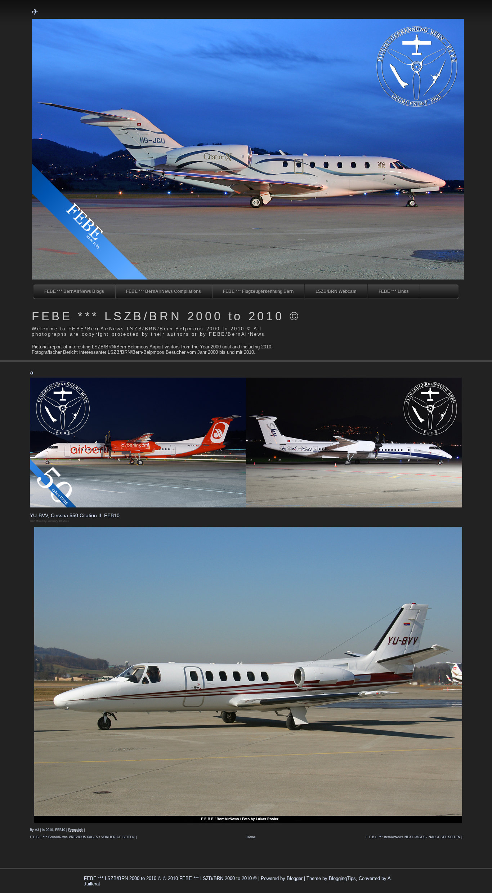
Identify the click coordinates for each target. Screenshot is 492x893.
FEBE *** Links (394, 291)
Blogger (295, 878)
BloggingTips (342, 878)
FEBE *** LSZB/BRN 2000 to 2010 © (166, 316)
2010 (49, 830)
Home (251, 837)
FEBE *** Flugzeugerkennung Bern (258, 291)
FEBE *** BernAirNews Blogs (74, 291)
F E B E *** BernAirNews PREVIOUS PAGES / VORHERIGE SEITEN (82, 837)
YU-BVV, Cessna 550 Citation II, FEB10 (75, 515)
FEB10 (60, 830)
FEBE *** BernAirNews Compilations (163, 291)
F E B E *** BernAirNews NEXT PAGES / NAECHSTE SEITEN (413, 837)
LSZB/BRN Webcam (336, 291)
